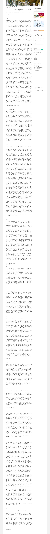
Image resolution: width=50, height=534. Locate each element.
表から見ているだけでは (37, 68)
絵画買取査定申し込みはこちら (37, 52)
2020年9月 (35, 59)
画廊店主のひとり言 (25, 2)
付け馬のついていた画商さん (37, 63)
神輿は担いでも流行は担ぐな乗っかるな (38, 67)
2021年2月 (35, 58)
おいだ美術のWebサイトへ (37, 8)
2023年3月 (35, 57)
